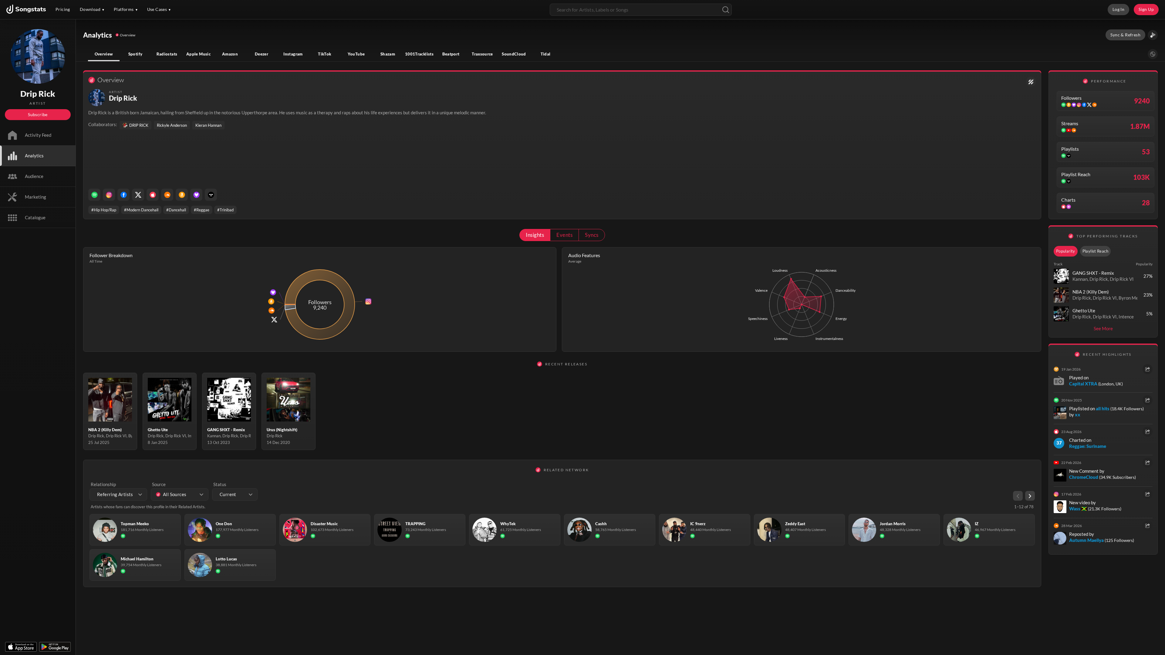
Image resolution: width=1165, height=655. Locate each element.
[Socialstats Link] (1031, 82)
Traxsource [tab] (482, 54)
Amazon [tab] (230, 54)
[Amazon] (182, 195)
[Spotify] (94, 195)
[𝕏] (138, 195)
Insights (535, 235)
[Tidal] (211, 195)
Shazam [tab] (387, 54)
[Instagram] (109, 195)
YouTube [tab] (356, 54)
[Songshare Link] (1153, 35)
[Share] (1148, 369)
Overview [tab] (104, 54)
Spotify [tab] (135, 54)
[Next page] (1030, 496)
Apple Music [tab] (198, 54)
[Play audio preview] (1061, 276)
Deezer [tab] (261, 54)
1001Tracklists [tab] (419, 54)
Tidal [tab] (546, 54)
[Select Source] (1153, 54)
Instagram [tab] (292, 54)
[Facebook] (123, 195)
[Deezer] (196, 195)
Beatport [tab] (451, 54)
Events (564, 235)
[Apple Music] (153, 195)
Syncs (591, 235)
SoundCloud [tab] (514, 54)
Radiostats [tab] (167, 54)
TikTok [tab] (324, 54)
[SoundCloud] (167, 195)
